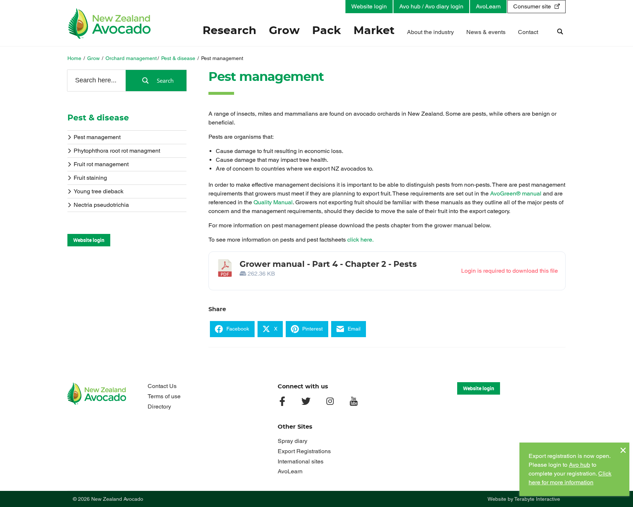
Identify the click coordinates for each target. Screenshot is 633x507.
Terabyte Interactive (537, 499)
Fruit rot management (101, 164)
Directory (159, 406)
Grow (284, 30)
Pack (326, 30)
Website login (369, 6)
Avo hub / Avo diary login (431, 6)
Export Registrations (304, 451)
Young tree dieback (98, 191)
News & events (486, 32)
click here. (360, 239)
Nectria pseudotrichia (101, 204)
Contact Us (162, 386)
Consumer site (532, 6)
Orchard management (131, 58)
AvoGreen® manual (515, 193)
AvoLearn (488, 6)
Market (374, 30)
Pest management (97, 137)
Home (74, 58)
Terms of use (164, 396)
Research (229, 30)
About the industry (430, 32)
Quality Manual (273, 202)
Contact (528, 32)
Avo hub (579, 464)
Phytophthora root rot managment (117, 150)
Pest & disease (178, 58)
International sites (300, 461)
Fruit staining (90, 177)
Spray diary (292, 440)
